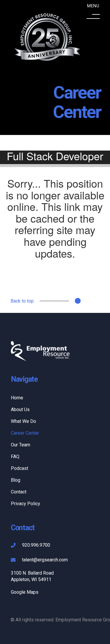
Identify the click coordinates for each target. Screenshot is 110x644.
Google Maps (24, 592)
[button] (93, 12)
